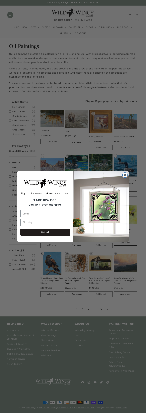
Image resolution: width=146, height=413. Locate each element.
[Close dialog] (124, 175)
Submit (45, 232)
